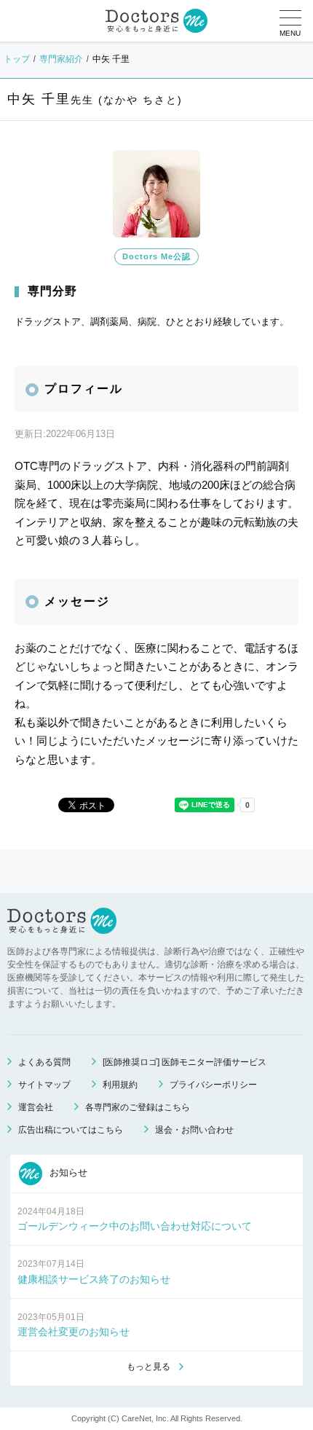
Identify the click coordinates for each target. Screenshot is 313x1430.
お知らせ (67, 1172)
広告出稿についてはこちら (70, 1130)
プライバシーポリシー (213, 1085)
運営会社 (35, 1107)
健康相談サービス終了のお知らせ (93, 1279)
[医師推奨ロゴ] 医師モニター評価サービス (184, 1062)
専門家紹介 (61, 59)
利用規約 (120, 1085)
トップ (17, 59)
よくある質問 (44, 1062)
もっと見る (148, 1367)
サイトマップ (44, 1085)
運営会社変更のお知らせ (73, 1331)
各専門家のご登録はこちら (137, 1107)
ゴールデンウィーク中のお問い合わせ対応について (134, 1226)
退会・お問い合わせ (194, 1130)
